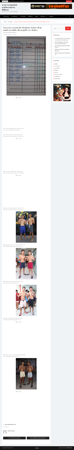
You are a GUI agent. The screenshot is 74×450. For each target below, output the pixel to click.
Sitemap (51, 16)
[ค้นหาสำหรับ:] (62, 28)
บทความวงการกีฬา (58, 74)
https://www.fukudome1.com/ (10, 424)
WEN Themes (69, 447)
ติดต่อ (36, 16)
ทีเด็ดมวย (30, 16)
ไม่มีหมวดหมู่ (57, 78)
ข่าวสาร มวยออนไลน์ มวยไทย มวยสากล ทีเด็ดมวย (9, 7)
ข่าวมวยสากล (14, 16)
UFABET (56, 64)
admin (15, 34)
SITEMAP (37, 448)
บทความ (56, 72)
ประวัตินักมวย (57, 76)
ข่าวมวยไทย (23, 16)
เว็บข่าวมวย (6, 16)
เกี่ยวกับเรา (43, 16)
